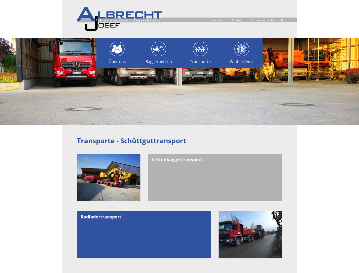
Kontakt (237, 20)
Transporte (200, 61)
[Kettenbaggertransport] (108, 177)
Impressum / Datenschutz (269, 20)
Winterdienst (242, 61)
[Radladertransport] (250, 234)
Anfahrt (217, 20)
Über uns (117, 61)
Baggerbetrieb (159, 61)
